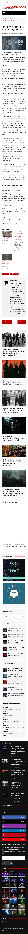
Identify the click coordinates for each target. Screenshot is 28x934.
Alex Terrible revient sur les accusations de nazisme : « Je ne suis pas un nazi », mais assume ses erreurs (16, 636)
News (21, 33)
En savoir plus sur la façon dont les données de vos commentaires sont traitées (14, 546)
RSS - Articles (5, 921)
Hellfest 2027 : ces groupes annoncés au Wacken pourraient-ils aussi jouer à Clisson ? (15, 655)
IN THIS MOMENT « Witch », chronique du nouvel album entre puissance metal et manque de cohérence (18, 750)
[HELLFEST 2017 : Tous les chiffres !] (7, 234)
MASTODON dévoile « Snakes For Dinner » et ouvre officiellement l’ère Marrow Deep (15, 688)
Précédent (7, 322)
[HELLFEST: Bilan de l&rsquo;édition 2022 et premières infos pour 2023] (7, 257)
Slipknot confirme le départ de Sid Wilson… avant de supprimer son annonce (16, 648)
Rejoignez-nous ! (7, 805)
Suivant (21, 322)
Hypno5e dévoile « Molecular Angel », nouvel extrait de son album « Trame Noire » (13, 410)
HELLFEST (14, 273)
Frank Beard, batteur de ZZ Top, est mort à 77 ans (15, 642)
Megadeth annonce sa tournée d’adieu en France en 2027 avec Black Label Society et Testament (16, 676)
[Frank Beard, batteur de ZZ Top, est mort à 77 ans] (5, 642)
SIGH (4, 721)
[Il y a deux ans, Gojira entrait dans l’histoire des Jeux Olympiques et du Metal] (5, 682)
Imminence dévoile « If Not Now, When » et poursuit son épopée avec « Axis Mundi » (13, 383)
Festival (6, 273)
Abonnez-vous (8, 863)
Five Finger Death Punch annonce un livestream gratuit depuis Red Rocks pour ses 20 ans (16, 629)
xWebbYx (5, 33)
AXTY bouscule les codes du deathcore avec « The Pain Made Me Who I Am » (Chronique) (16, 669)
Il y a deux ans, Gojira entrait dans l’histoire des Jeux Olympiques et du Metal (16, 682)
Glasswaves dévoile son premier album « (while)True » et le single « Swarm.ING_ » (13, 438)
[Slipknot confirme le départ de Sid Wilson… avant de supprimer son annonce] (5, 649)
